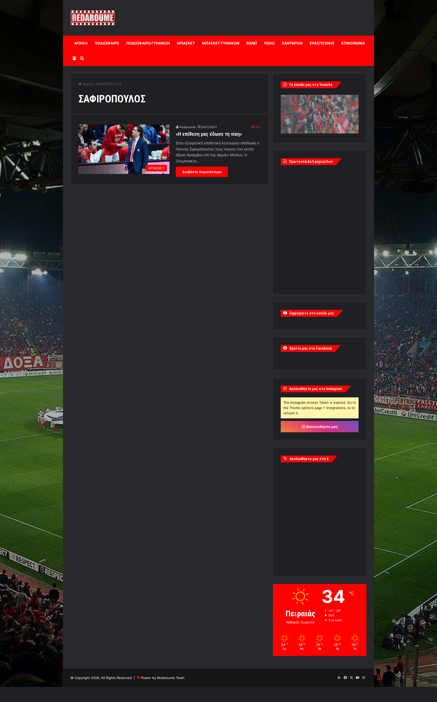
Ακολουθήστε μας (321, 426)
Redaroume (188, 127)
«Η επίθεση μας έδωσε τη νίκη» (209, 134)
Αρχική (87, 84)
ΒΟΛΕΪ (251, 43)
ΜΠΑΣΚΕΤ (186, 43)
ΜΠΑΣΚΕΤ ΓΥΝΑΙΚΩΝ (220, 43)
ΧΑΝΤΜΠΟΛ (292, 43)
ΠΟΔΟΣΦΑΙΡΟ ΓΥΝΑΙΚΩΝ (148, 43)
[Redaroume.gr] (93, 18)
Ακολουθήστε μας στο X (309, 459)
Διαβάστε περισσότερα (202, 172)
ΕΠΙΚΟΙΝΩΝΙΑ (353, 43)
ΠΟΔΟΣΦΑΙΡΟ (107, 43)
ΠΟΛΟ (269, 43)
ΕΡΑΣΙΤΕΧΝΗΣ (322, 43)
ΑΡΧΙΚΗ (81, 43)
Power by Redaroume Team (162, 678)
